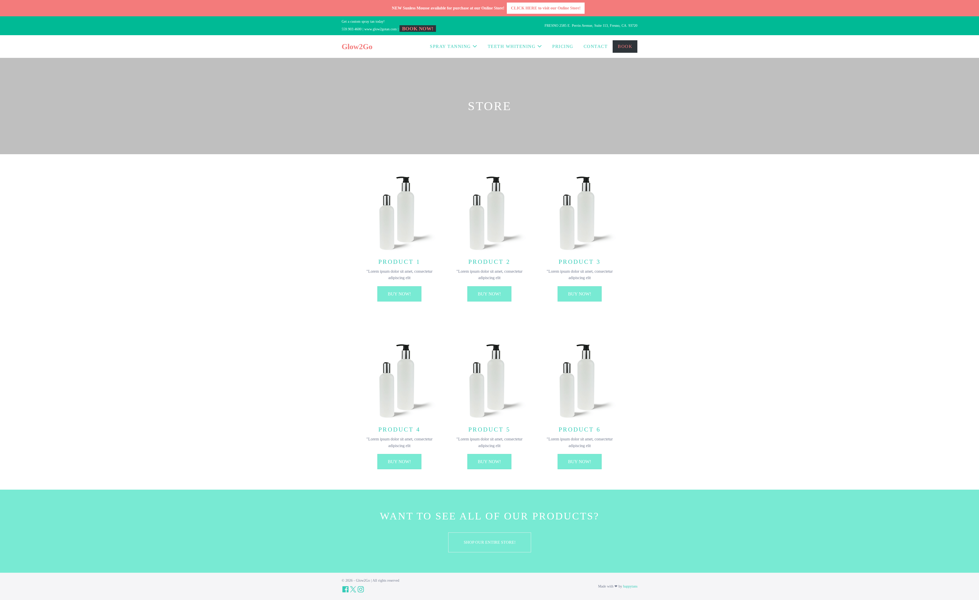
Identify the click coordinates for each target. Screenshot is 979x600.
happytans (630, 586)
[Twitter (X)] (353, 589)
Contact (596, 46)
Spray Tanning (451, 46)
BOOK (625, 46)
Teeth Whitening (512, 46)
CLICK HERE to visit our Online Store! (546, 8)
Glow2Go (357, 46)
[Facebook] (345, 589)
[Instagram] (361, 589)
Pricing (562, 46)
